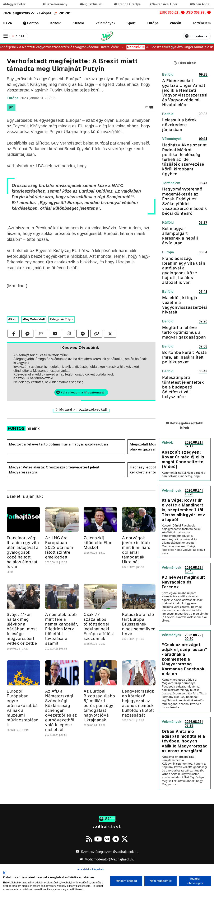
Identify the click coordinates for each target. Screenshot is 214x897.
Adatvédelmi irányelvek (90, 869)
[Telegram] (115, 839)
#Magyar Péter (14, 4)
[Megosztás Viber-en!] (69, 334)
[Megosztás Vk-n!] (55, 334)
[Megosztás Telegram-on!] (82, 334)
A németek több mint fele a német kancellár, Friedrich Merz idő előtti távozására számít (61, 629)
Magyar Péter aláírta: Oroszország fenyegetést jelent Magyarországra (54, 469)
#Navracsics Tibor (163, 4)
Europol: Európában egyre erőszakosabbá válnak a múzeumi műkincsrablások (22, 708)
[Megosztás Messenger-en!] (27, 334)
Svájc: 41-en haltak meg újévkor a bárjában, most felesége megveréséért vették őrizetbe (22, 629)
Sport (130, 23)
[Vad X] (124, 839)
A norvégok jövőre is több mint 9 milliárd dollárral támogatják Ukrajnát (136, 549)
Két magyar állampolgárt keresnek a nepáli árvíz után (180, 235)
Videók (175, 23)
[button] (5, 36)
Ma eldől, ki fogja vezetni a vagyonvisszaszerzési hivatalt (184, 305)
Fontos (33, 23)
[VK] (107, 839)
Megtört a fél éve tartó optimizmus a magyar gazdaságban (58, 444)
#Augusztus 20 (91, 4)
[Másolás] (96, 334)
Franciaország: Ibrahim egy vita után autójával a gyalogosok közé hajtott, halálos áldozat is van (23, 552)
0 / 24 (7, 23)
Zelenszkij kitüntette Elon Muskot (98, 542)
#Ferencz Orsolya (127, 4)
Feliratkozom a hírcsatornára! (82, 392)
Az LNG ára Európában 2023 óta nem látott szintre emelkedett (59, 547)
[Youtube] (98, 839)
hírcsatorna (198, 36)
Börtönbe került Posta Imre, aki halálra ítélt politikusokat (184, 357)
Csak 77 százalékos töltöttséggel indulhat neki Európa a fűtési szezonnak (99, 626)
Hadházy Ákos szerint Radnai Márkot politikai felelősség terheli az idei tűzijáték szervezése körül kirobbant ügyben (184, 159)
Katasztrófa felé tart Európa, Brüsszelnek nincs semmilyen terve (138, 624)
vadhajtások (107, 826)
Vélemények (105, 23)
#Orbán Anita (200, 4)
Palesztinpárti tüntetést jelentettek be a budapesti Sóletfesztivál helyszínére (183, 387)
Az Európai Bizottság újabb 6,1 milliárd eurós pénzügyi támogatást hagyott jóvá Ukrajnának (99, 705)
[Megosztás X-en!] (110, 334)
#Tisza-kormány (55, 4)
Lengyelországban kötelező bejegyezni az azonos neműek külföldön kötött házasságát (138, 703)
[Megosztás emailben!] (41, 334)
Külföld (78, 23)
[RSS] (89, 839)
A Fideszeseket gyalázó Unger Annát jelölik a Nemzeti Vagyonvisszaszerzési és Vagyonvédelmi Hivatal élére (185, 92)
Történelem (201, 23)
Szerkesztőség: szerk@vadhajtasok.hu (109, 852)
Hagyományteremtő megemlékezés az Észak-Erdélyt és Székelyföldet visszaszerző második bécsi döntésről (184, 201)
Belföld (55, 23)
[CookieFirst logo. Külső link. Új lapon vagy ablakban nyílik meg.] (4, 872)
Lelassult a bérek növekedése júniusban (179, 124)
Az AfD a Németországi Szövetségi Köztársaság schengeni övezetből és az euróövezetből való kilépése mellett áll (61, 710)
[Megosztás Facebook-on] (14, 334)
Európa (153, 23)
